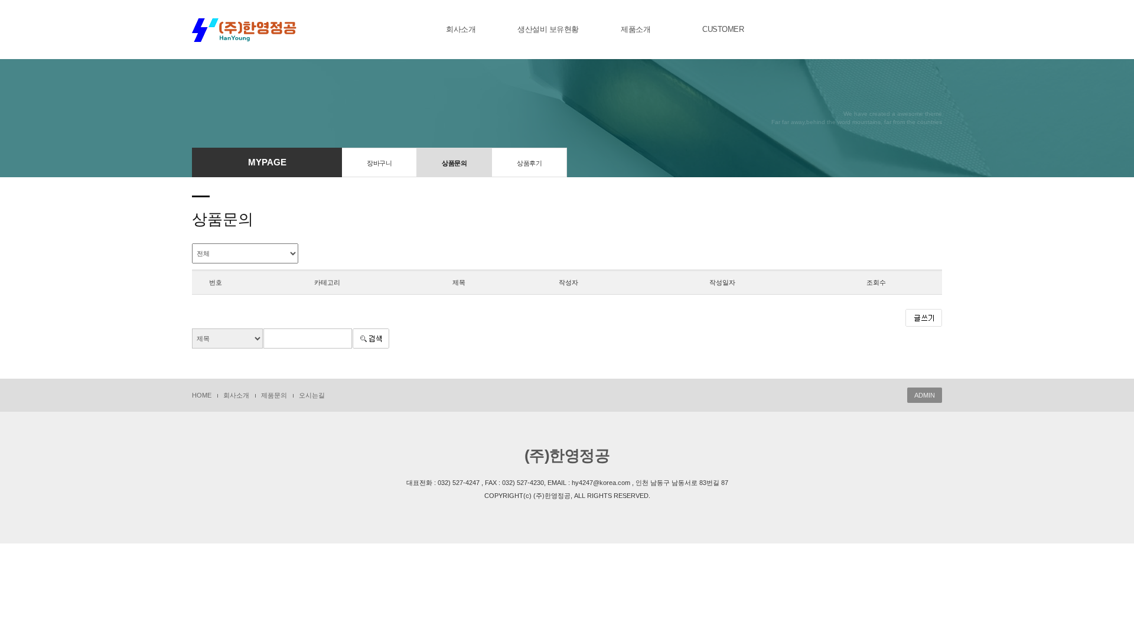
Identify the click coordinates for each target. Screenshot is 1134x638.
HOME (201, 395)
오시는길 (312, 395)
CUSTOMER (723, 29)
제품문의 (274, 395)
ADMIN (924, 395)
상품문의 (454, 163)
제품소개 (635, 29)
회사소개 (460, 29)
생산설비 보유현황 (548, 29)
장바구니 (379, 163)
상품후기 (529, 163)
